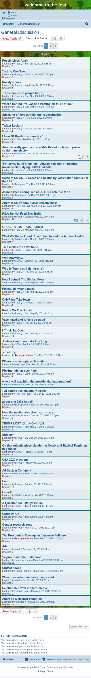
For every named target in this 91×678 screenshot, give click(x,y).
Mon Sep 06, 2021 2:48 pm (39, 282)
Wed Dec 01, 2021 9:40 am (39, 216)
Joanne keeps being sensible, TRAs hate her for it (36, 192)
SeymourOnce (22, 560)
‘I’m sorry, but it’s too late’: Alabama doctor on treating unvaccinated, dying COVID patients (40, 165)
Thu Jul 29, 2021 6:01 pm (38, 322)
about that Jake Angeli (17, 401)
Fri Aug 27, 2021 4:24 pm (38, 302)
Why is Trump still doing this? (23, 268)
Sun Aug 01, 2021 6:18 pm (39, 313)
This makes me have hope (20, 247)
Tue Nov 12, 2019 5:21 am (37, 549)
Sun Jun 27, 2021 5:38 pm (39, 333)
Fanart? (7, 492)
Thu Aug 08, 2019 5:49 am (41, 601)
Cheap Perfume (23, 571)
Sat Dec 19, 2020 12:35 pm (39, 437)
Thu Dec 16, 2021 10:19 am (41, 195)
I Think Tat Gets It (14, 330)
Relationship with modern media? (25, 588)
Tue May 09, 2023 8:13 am (39, 96)
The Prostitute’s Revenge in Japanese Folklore (34, 535)
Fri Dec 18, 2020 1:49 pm (38, 452)
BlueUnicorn (21, 404)
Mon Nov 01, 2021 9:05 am (39, 239)
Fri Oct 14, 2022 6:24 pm (38, 128)
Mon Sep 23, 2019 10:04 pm (48, 560)
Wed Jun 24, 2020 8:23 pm (39, 495)
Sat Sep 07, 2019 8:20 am (36, 580)
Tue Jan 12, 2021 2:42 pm (46, 393)
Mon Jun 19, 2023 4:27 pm (39, 74)
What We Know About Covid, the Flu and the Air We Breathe (43, 236)
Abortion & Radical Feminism (22, 598)
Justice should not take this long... (26, 341)
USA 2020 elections (15, 459)
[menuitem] (11, 12)
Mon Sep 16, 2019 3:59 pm (48, 571)
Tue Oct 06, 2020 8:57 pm (39, 473)
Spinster (8, 434)
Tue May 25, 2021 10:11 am (49, 355)
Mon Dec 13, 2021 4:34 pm (46, 206)
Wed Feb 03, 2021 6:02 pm (39, 373)
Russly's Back (11, 82)
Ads (5, 546)
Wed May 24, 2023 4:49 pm (39, 85)
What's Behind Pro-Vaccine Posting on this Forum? (37, 104)
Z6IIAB (18, 216)
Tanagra (19, 153)
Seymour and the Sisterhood (22, 557)
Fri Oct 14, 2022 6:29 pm (38, 117)
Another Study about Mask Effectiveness (29, 203)
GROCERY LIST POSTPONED (22, 227)
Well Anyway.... (12, 257)
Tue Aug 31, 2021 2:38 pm (39, 291)
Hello (5, 481)
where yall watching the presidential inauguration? (37, 381)
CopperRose (21, 591)
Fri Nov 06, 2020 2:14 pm (38, 462)
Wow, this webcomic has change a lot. (28, 577)
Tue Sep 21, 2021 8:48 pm (39, 271)
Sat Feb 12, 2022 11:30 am (36, 139)
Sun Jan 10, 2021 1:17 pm (44, 404)
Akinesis (19, 601)
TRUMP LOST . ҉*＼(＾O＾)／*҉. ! (23, 423)
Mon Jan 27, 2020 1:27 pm (48, 538)
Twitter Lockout (12, 125)
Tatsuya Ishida (23, 355)
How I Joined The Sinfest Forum (24, 279)
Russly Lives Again (15, 60)
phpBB (33, 667)
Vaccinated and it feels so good (23, 319)
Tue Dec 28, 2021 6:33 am (40, 184)
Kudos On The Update (17, 310)
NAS (17, 139)
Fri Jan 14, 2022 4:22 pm (38, 170)
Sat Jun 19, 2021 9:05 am (36, 344)
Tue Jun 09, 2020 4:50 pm (39, 516)
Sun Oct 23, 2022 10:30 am (39, 107)
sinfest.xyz (9, 352)
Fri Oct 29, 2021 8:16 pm (38, 250)
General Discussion (20, 32)
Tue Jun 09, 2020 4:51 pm (39, 506)
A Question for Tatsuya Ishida (22, 503)
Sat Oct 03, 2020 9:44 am (38, 484)
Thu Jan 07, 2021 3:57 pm (44, 415)
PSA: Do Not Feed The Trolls (21, 213)
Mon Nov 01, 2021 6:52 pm (39, 230)
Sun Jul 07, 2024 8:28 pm (38, 63)
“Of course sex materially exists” (24, 390)
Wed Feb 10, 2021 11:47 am (41, 364)
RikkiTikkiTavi (22, 206)
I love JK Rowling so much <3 (22, 136)
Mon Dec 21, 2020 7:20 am (39, 427)
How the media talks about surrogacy (27, 412)
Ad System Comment (16, 470)
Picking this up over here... (20, 370)
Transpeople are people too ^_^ (24, 93)
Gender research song (17, 524)
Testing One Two (13, 71)
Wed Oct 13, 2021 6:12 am (39, 260)
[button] (55, 46)
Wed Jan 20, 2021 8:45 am (39, 384)
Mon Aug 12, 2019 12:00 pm (46, 591)
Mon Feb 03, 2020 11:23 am (40, 527)
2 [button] (50, 46)
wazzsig (19, 364)
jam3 (17, 549)
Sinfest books (11, 568)
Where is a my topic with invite (23, 361)
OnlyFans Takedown (16, 299)
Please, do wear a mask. (18, 288)
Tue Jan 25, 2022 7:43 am (40, 153)
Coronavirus (10, 513)
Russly (18, 63)
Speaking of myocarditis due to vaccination (32, 114)
